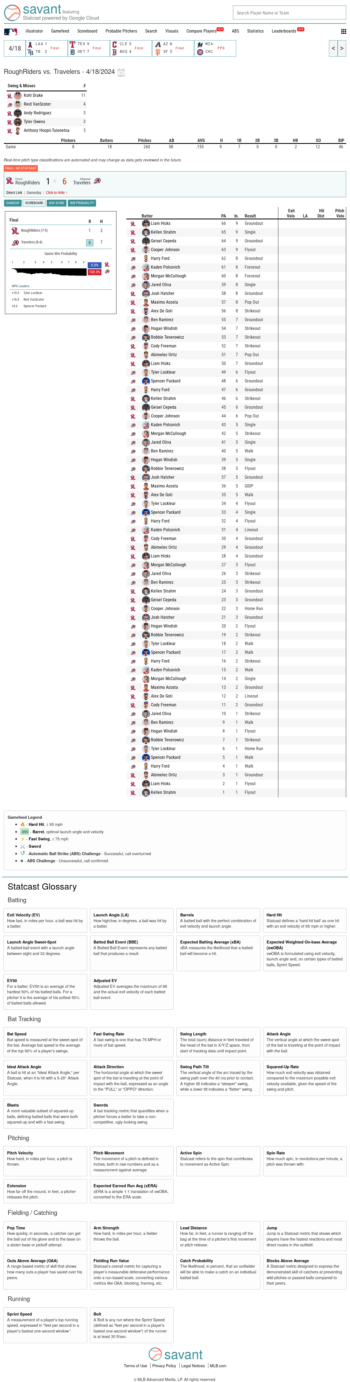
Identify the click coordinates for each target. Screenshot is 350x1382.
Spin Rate (276, 1152)
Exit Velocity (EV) (23, 915)
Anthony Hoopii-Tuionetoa (46, 130)
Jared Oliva (161, 284)
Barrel (38, 831)
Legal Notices (193, 1365)
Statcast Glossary (42, 885)
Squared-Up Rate (283, 1066)
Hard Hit (36, 824)
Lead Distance (193, 1227)
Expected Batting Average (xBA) (210, 942)
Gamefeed (60, 31)
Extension (16, 1185)
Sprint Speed (19, 1314)
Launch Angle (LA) (111, 915)
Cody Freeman (163, 346)
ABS (235, 31)
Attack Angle (279, 1033)
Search (151, 31)
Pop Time (16, 1227)
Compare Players (201, 31)
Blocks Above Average (288, 1260)
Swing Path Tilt (194, 1066)
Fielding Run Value (111, 1260)
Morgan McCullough (168, 275)
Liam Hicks (160, 223)
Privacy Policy (164, 1365)
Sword (35, 846)
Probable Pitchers (121, 31)
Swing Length (193, 1033)
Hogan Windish (164, 328)
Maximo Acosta (164, 302)
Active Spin (191, 1152)
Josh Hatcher (162, 293)
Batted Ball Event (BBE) (116, 942)
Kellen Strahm (163, 232)
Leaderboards (288, 31)
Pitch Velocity (20, 1152)
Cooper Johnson (165, 249)
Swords (101, 1105)
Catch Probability (196, 1260)
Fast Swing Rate (109, 1033)
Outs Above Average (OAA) (32, 1260)
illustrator (34, 31)
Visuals (171, 31)
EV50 (12, 980)
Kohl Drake (33, 95)
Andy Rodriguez (37, 112)
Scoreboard (87, 31)
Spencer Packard (165, 381)
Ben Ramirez (162, 319)
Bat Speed (17, 1033)
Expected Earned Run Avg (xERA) (125, 1185)
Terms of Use (136, 1365)
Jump (272, 1227)
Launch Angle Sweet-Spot (31, 942)
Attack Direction (109, 1066)
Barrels (187, 915)
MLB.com (218, 1365)
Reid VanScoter (37, 104)
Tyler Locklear (163, 372)
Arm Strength (106, 1227)
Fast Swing (39, 838)
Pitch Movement (109, 1152)
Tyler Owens (34, 121)
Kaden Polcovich (165, 267)
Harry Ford (160, 258)
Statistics (255, 31)
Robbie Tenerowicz (167, 337)
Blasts (13, 1105)
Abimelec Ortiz (164, 354)
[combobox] (289, 12)
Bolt (97, 1314)
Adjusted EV (105, 980)
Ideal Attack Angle (24, 1066)
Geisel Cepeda (163, 240)
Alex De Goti (162, 310)
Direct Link (14, 192)
